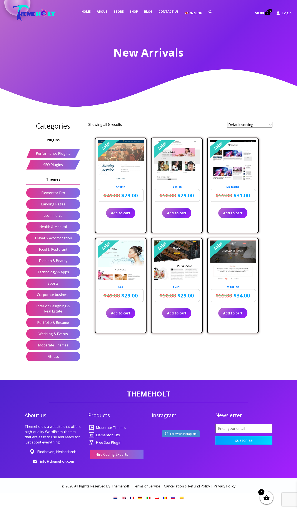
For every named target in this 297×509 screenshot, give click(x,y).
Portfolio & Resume (53, 322)
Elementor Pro (53, 192)
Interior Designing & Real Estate (53, 309)
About (102, 11)
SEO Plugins (53, 164)
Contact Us (169, 11)
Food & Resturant (53, 249)
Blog (148, 11)
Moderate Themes (53, 345)
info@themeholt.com (57, 461)
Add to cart (120, 213)
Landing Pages (53, 204)
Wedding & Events (53, 333)
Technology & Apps (53, 272)
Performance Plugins (53, 153)
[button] (210, 11)
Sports (53, 283)
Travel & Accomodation (53, 238)
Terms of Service (146, 486)
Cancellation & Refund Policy (187, 486)
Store (119, 11)
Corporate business (53, 294)
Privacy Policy (224, 486)
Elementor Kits (108, 435)
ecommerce (53, 215)
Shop (134, 11)
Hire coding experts (111, 454)
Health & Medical (53, 226)
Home (86, 11)
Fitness (53, 356)
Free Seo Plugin (108, 442)
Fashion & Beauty (53, 260)
